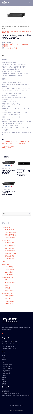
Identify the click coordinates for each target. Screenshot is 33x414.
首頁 (3, 26)
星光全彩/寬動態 (9, 248)
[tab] (16, 55)
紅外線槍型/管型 (9, 256)
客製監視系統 (6, 373)
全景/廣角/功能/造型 (10, 245)
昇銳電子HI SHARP (10, 290)
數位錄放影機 (25, 31)
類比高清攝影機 (6, 240)
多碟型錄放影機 (9, 267)
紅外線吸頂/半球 (9, 258)
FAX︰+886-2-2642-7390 (8, 346)
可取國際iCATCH (9, 301)
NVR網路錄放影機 (9, 269)
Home (3, 355)
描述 (3, 55)
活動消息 (4, 382)
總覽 (4, 362)
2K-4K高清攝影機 (9, 243)
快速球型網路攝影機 (10, 232)
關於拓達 (4, 357)
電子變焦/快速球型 (10, 250)
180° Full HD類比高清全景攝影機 (10, 393)
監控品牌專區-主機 (9, 26)
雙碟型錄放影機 (9, 272)
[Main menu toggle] (29, 2)
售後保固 (4, 379)
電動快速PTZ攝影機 (10, 235)
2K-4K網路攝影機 (9, 229)
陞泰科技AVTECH (16, 31)
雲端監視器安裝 (7, 364)
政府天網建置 (6, 371)
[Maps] (4, 333)
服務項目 (4, 359)
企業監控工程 (6, 366)
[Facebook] (2, 333)
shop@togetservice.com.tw (9, 348)
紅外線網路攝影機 (10, 237)
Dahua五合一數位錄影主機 (10, 48)
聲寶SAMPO (8, 298)
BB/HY (6, 285)
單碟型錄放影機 (9, 274)
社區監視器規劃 (7, 368)
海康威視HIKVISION (10, 282)
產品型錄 (4, 377)
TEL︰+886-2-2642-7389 (8, 344)
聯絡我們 (4, 384)
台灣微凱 (7, 288)
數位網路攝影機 (6, 227)
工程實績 (4, 375)
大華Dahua (8, 280)
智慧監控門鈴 (5, 391)
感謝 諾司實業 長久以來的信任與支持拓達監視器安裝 (16, 395)
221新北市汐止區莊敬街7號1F (9, 342)
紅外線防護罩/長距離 (10, 253)
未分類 (3, 261)
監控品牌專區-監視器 (7, 277)
